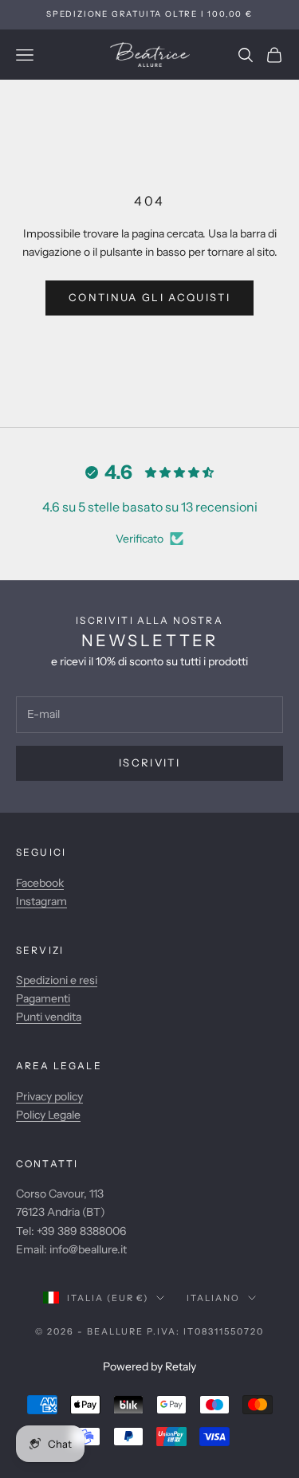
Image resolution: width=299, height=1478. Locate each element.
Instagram (41, 901)
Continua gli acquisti (149, 297)
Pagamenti (43, 998)
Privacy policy (49, 1096)
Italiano (213, 1298)
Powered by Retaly (149, 1366)
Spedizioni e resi (56, 980)
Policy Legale (48, 1115)
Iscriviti (149, 762)
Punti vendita (48, 1017)
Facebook (40, 883)
